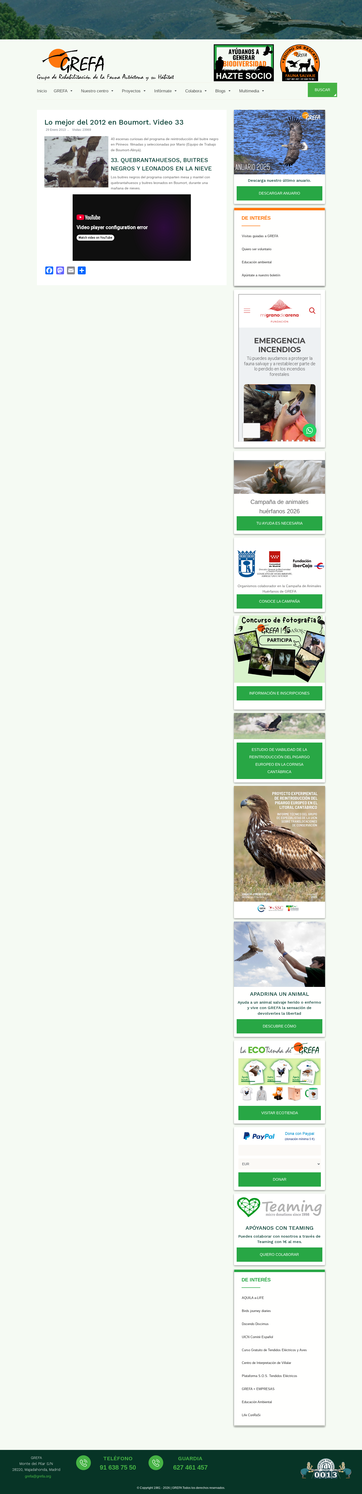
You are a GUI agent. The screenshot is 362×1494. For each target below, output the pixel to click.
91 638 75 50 (118, 1467)
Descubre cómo (279, 1026)
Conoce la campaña (279, 601)
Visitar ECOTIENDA (279, 1113)
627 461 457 (190, 1467)
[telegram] (353, 28)
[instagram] (293, 28)
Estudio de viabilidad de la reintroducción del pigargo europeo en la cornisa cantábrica (279, 760)
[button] (64, 91)
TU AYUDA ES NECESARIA (279, 523)
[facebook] (269, 28)
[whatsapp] (341, 28)
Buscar (322, 90)
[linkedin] (329, 28)
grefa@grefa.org (38, 1476)
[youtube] (317, 28)
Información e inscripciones (279, 693)
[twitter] (281, 28)
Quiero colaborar (279, 1254)
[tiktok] (305, 28)
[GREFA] (105, 64)
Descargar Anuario (279, 193)
